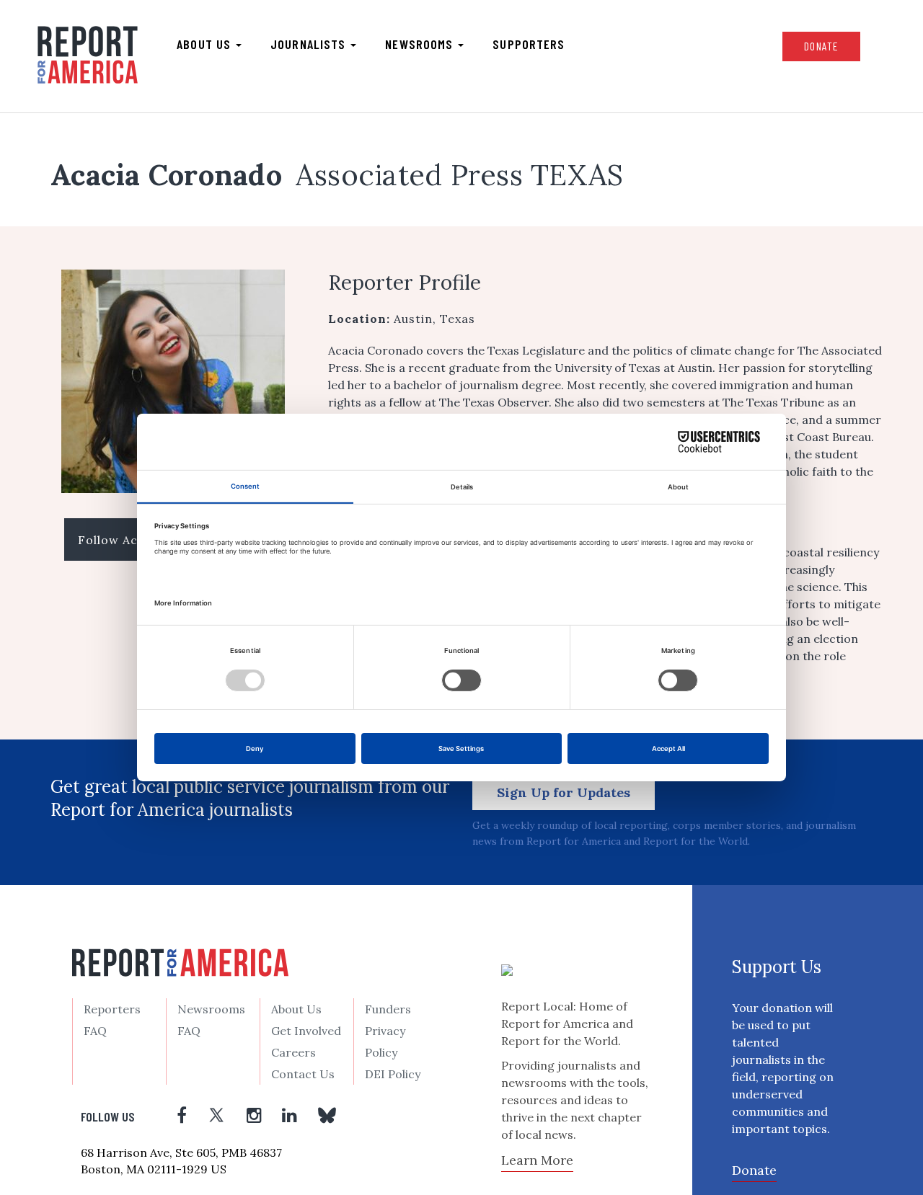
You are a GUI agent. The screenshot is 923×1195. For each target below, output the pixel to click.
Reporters (112, 1009)
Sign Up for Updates (563, 792)
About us (205, 44)
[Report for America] (87, 55)
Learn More (537, 1160)
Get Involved (306, 1030)
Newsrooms (420, 44)
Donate (821, 46)
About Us (296, 1009)
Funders (388, 1009)
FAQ (95, 1030)
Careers (293, 1052)
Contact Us (303, 1074)
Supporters (529, 44)
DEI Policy (392, 1074)
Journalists (309, 44)
